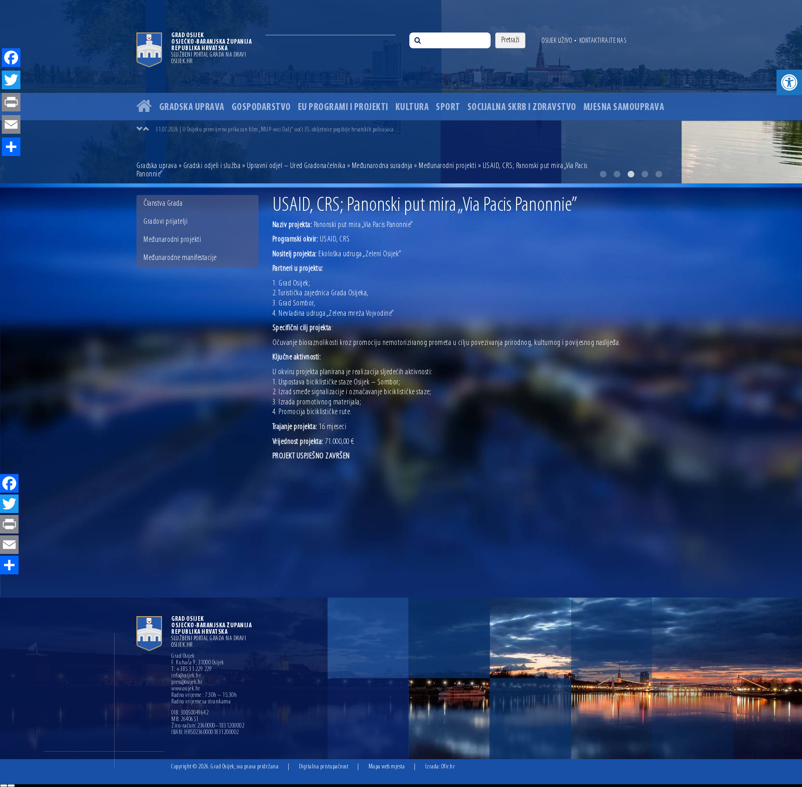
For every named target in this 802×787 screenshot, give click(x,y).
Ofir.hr (448, 766)
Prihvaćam (3, 785)
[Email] (9, 545)
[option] (401, 91)
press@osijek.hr (187, 682)
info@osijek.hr (186, 676)
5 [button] (658, 174)
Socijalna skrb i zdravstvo (521, 107)
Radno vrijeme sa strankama (201, 702)
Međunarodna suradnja (382, 166)
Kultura (412, 107)
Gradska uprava (192, 107)
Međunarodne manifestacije (180, 258)
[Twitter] (9, 504)
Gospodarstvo (261, 107)
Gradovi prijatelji (165, 222)
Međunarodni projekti (447, 166)
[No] (11, 785)
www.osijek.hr (185, 689)
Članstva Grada (162, 204)
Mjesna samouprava (624, 107)
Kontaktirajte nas (603, 41)
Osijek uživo (557, 41)
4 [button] (644, 174)
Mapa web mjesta (387, 766)
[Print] (9, 525)
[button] (789, 82)
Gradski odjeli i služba (212, 166)
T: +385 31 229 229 (191, 669)
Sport (448, 107)
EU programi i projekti (343, 107)
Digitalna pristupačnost (324, 766)
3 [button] (630, 174)
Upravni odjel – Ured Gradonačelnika (296, 166)
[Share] (9, 566)
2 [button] (616, 174)
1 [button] (603, 174)
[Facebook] (9, 484)
